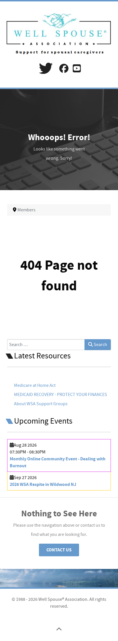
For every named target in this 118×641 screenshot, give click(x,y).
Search (100, 344)
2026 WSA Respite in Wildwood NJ (43, 484)
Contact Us (59, 550)
